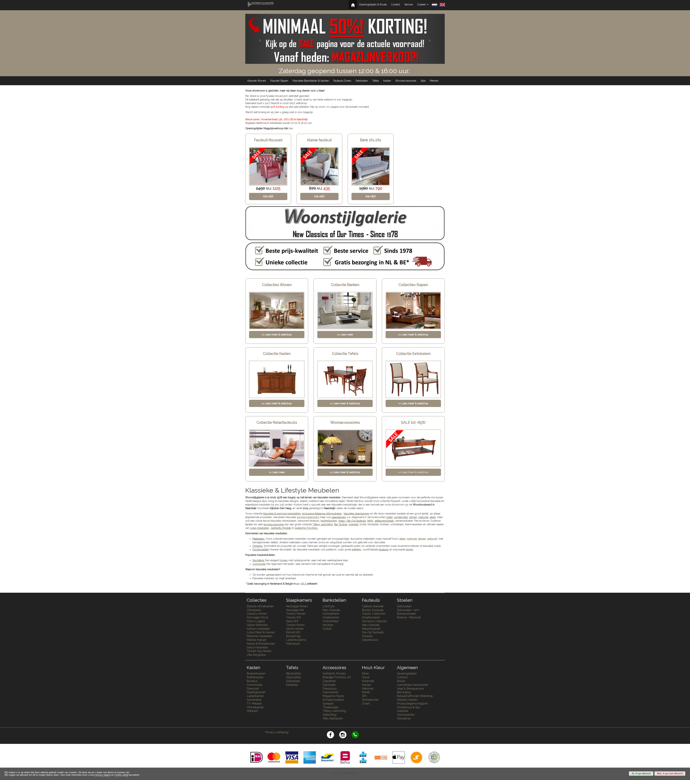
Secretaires (254, 699)
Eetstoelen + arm (408, 610)
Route (401, 681)
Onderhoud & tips (408, 707)
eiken (433, 517)
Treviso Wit (293, 617)
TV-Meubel (254, 703)
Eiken (365, 673)
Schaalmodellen (333, 699)
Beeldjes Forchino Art (337, 677)
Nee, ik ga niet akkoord (670, 773)
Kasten (387, 80)
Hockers (328, 625)
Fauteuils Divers (342, 80)
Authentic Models (281, 528)
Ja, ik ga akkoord (641, 773)
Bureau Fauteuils (373, 610)
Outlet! (327, 628)
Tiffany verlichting (334, 711)
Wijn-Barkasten (333, 718)
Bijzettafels (293, 673)
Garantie (402, 711)
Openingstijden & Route (373, 4)
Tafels (375, 80)
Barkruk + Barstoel (409, 617)
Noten (366, 692)
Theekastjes (331, 707)
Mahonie (367, 688)
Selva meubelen (257, 647)
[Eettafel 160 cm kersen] (370, 166)
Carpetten (329, 681)
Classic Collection (373, 613)
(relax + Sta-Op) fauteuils (352, 520)
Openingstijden (407, 673)
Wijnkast (252, 711)
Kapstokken (330, 692)
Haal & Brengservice (410, 688)
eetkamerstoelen (384, 520)
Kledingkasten (256, 692)
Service (408, 4)
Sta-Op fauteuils (373, 632)
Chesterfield (330, 621)
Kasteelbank (331, 613)
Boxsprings (293, 636)
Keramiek (368, 681)
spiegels (353, 524)
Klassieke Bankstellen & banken (311, 80)
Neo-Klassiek (331, 610)
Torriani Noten (295, 625)
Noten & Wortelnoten (261, 643)
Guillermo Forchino (306, 528)
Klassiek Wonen (256, 80)
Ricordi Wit (293, 632)
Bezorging (404, 692)
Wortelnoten (370, 699)
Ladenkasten (255, 696)
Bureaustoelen (406, 613)
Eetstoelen (362, 80)
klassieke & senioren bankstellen (282, 513)
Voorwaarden (406, 714)
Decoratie (329, 685)
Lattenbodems (296, 640)
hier (291, 128)
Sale (423, 80)
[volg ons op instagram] (345, 735)
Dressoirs (253, 688)
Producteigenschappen (412, 703)
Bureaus (252, 681)
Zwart (366, 703)
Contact (395, 4)
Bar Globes (340, 524)
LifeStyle (328, 606)
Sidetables (293, 681)
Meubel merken (407, 699)
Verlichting (329, 714)
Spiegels (328, 703)
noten (389, 517)
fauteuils (384, 549)
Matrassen (293, 643)
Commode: (259, 563)
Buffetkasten (255, 677)
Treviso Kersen (296, 613)
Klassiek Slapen (279, 80)
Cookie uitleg (121, 775)
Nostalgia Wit (295, 610)
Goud (365, 677)
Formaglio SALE (257, 617)
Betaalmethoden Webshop (415, 696)
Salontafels (293, 677)
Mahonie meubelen (259, 636)
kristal (363, 524)
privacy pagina (103, 775)
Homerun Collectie (374, 621)
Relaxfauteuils (371, 628)
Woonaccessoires (405, 80)
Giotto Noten (294, 628)
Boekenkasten (256, 673)
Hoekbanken (331, 617)
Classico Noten (257, 613)
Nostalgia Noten (297, 606)
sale (327, 106)
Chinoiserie (254, 610)
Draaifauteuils (371, 617)
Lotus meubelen (259, 528)
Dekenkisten (370, 640)
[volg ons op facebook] (333, 735)
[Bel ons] (357, 735)
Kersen (366, 685)
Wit (364, 696)
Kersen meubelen (258, 628)
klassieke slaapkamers (356, 513)
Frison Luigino (256, 621)
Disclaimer (404, 718)
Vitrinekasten (255, 707)
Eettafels (292, 685)
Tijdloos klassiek (372, 606)
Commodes (255, 685)
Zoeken (422, 4)
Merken (434, 80)
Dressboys (330, 688)
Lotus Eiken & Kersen (261, 632)
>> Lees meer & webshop (413, 472)
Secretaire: (258, 560)
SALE (292, 103)
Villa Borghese (256, 655)
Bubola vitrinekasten (260, 606)
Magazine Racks (333, 696)
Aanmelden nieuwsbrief (412, 685)
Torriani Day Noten (259, 651)
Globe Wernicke (257, 625)
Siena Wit (292, 621)
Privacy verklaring (276, 732)
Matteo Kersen (256, 640)
